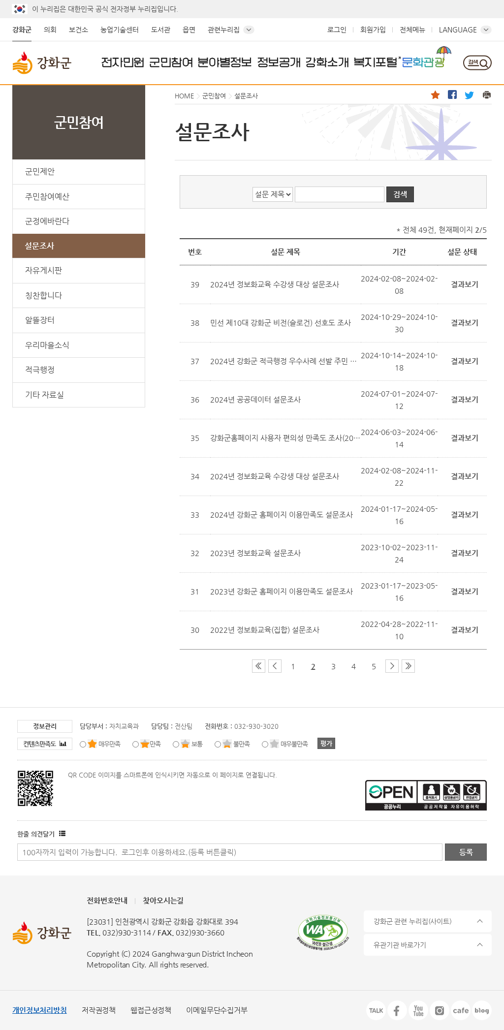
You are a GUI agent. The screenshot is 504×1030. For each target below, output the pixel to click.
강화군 (22, 29)
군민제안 (40, 171)
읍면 (189, 29)
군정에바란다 (47, 221)
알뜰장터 (40, 320)
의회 (50, 29)
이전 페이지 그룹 (275, 666)
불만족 (241, 744)
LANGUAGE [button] (458, 29)
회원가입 (373, 29)
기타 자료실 (44, 395)
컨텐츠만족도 (40, 744)
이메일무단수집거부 (217, 1010)
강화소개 (327, 62)
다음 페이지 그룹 (392, 666)
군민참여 (171, 62)
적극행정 (40, 370)
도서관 (160, 29)
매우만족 (109, 744)
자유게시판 (43, 270)
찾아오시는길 (163, 900)
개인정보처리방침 (39, 1010)
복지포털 (375, 62)
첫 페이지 (258, 666)
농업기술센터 (119, 29)
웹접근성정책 (150, 1010)
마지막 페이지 (408, 666)
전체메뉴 (412, 29)
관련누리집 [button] (224, 29)
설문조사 (39, 245)
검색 (477, 62)
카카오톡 (376, 1010)
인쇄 (487, 94)
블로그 (482, 1010)
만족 (155, 744)
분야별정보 (225, 62)
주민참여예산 (47, 196)
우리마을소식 (47, 345)
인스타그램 (439, 1010)
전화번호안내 (107, 900)
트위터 (469, 94)
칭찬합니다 (43, 295)
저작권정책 (99, 1010)
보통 (196, 744)
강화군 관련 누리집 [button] (413, 921)
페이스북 (452, 94)
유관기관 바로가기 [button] (400, 945)
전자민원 (123, 62)
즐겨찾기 (435, 94)
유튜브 (418, 1010)
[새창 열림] (61, 834)
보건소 (78, 29)
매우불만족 (294, 744)
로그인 (336, 29)
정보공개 (279, 62)
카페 (461, 1010)
